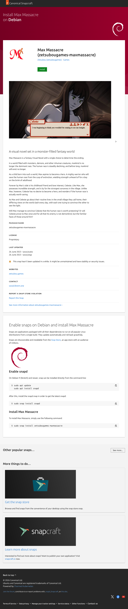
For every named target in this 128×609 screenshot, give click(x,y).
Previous (109, 141)
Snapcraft (54, 592)
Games (66, 60)
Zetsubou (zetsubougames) (50, 60)
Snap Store (56, 340)
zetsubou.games (16, 274)
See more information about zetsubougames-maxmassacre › (35, 305)
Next (116, 141)
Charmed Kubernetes (23, 586)
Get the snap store (17, 502)
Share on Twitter (112, 596)
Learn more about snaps (21, 549)
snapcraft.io (10, 559)
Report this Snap (16, 298)
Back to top (8, 575)
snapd (48, 592)
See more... (118, 450)
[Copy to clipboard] (116, 385)
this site (64, 592)
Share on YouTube (123, 596)
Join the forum (8, 592)
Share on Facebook (118, 596)
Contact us (93, 603)
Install (42, 69)
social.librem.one (16, 286)
